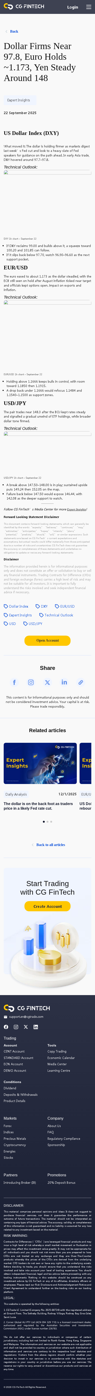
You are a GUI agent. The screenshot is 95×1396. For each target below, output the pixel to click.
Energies (9, 1151)
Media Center (57, 1064)
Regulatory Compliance (64, 1138)
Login (72, 7)
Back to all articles (50, 845)
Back (14, 31)
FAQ (51, 1132)
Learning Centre (59, 1070)
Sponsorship (56, 1145)
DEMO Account (15, 1070)
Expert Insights (76, 509)
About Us (54, 1126)
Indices (9, 1132)
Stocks (8, 1157)
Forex (8, 1126)
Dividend (10, 1088)
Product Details (14, 1101)
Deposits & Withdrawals (21, 1094)
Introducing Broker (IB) (20, 1182)
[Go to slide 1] (44, 822)
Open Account (47, 640)
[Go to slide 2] (47, 822)
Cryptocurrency (15, 1145)
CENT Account (14, 1051)
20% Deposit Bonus (61, 1182)
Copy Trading (57, 1051)
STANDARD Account (18, 1058)
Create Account (47, 906)
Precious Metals (15, 1138)
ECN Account (13, 1064)
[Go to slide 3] (51, 822)
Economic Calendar (61, 1058)
